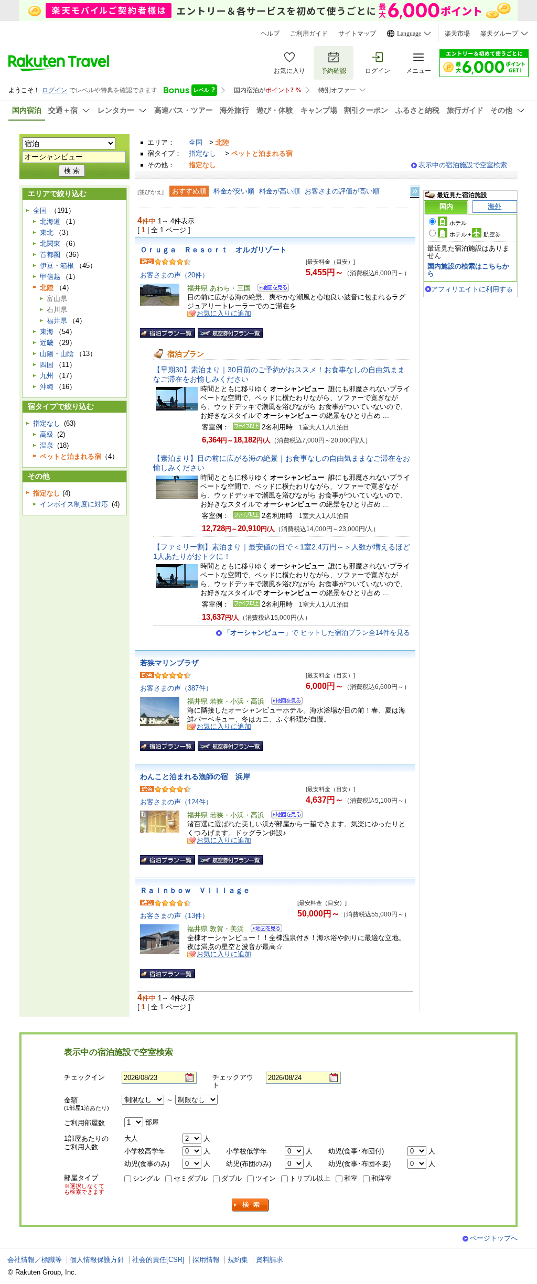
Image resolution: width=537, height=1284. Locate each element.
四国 (46, 365)
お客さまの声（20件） (174, 275)
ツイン (265, 1178)
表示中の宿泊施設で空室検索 (462, 165)
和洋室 (381, 1178)
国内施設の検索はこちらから (468, 269)
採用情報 (206, 1260)
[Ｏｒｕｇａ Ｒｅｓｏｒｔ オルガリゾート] (270, 289)
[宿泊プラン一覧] (167, 333)
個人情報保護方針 (97, 1260)
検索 (251, 1205)
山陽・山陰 (57, 354)
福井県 (57, 321)
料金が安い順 (233, 191)
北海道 (50, 221)
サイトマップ (357, 33)
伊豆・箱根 (57, 265)
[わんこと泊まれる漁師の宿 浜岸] (283, 816)
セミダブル (191, 1178)
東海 (46, 332)
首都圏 (50, 254)
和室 (351, 1178)
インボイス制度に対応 (74, 504)
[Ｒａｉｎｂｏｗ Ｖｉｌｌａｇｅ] (263, 930)
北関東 (50, 243)
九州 (46, 376)
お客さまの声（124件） (176, 802)
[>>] (415, 191)
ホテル (458, 223)
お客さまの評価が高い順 (342, 191)
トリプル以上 (309, 1178)
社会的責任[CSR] (158, 1260)
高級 (46, 434)
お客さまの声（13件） (174, 916)
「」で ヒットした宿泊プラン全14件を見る (316, 632)
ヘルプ (270, 33)
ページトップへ (494, 1238)
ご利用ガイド (309, 33)
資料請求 (269, 1260)
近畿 (46, 343)
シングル (146, 1178)
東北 (46, 232)
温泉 (46, 445)
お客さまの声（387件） (176, 688)
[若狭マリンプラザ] (283, 702)
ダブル (231, 1178)
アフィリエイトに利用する (472, 289)
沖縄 (46, 387)
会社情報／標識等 (34, 1260)
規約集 (238, 1260)
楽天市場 (457, 33)
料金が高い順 (279, 191)
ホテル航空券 (475, 234)
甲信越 (50, 276)
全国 (195, 142)
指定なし (202, 153)
